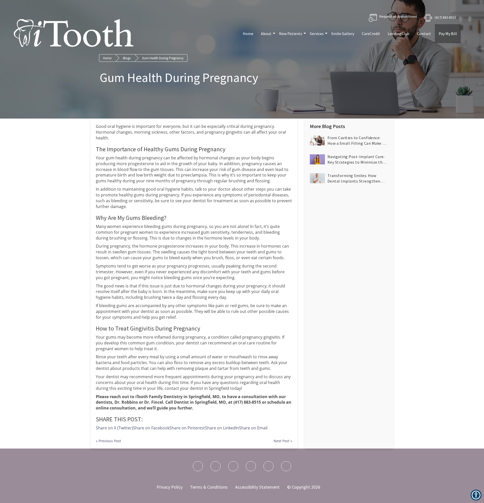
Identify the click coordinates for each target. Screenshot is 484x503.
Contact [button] (424, 33)
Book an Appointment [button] (392, 17)
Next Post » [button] (283, 440)
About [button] (266, 33)
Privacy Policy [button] (170, 487)
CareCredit (371, 33)
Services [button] (317, 33)
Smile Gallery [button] (342, 33)
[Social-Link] (198, 466)
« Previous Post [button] (108, 440)
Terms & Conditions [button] (209, 487)
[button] (253, 428)
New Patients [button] (290, 33)
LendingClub (398, 33)
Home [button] (248, 33)
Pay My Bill (448, 33)
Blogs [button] (127, 58)
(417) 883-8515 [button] (445, 17)
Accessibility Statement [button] (257, 487)
